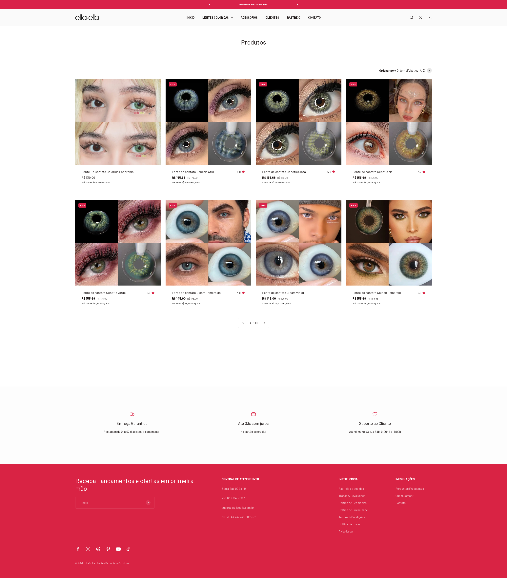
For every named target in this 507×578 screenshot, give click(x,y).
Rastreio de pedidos (351, 488)
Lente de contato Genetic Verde (104, 292)
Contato (400, 503)
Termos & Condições (352, 517)
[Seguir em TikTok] (128, 549)
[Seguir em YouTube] (118, 549)
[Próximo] (297, 5)
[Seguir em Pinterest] (108, 549)
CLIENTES (272, 17)
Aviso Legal (346, 531)
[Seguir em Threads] (98, 549)
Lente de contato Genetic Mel (373, 172)
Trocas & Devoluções (352, 495)
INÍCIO (190, 17)
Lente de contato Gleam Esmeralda (196, 292)
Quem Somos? (404, 495)
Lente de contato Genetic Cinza (284, 172)
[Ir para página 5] (264, 323)
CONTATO (314, 17)
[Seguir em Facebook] (78, 549)
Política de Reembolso (353, 503)
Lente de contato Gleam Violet (283, 292)
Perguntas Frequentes (409, 488)
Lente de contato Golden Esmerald (377, 292)
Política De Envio (349, 524)
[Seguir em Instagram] (88, 549)
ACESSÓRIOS (249, 17)
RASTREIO (293, 17)
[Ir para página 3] (243, 323)
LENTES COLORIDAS (215, 17)
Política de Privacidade (353, 510)
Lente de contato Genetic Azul (193, 172)
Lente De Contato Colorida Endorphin (108, 172)
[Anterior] (209, 5)
